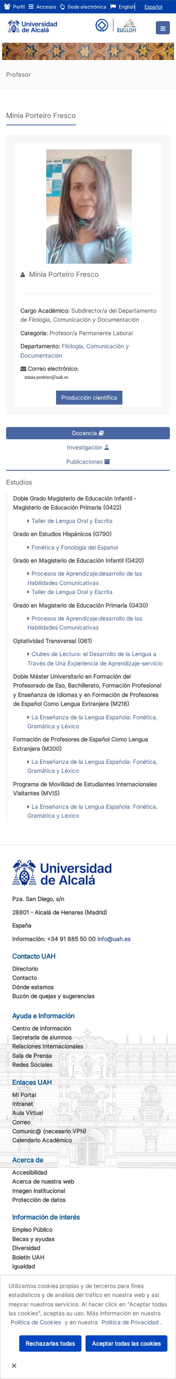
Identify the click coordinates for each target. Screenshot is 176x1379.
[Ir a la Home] (32, 23)
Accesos (45, 7)
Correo (21, 1122)
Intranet (22, 1103)
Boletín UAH (28, 1257)
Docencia (85, 432)
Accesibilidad (29, 1172)
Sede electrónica (86, 7)
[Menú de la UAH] (163, 27)
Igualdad (23, 1266)
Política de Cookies (36, 1322)
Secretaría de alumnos (42, 1037)
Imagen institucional (38, 1190)
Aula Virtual (27, 1112)
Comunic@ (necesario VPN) (49, 1131)
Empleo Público (32, 1229)
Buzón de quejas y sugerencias (53, 995)
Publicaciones (85, 461)
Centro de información (41, 1028)
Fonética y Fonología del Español (75, 547)
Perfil (18, 7)
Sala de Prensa (32, 1055)
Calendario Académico (42, 1140)
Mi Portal (24, 1094)
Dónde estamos (33, 986)
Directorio (25, 968)
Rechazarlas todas (50, 1343)
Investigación (85, 447)
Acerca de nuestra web (43, 1181)
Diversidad (26, 1247)
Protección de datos (38, 1199)
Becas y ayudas (33, 1238)
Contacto (24, 977)
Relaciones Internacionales (47, 1046)
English (126, 7)
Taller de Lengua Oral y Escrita (72, 520)
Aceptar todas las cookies (126, 1343)
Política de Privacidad (130, 1322)
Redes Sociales (32, 1064)
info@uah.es (114, 938)
